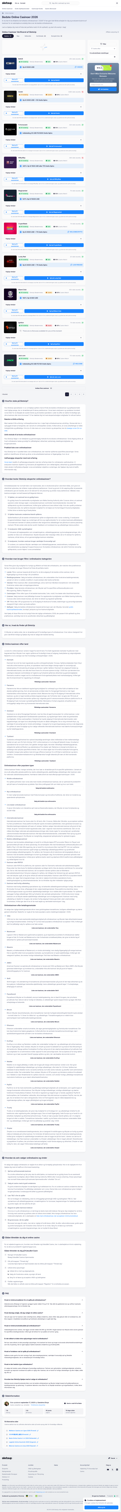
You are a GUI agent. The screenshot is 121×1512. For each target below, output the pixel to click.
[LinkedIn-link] (117, 1469)
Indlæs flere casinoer (43, 388)
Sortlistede (41, 36)
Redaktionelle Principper (9, 1474)
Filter (104, 44)
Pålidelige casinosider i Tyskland (45, 761)
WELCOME (78, 364)
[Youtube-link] (108, 1469)
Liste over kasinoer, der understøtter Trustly (45, 1124)
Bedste (7, 36)
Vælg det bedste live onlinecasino (45, 814)
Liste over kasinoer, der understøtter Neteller (45, 1081)
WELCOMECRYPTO (76, 232)
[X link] (112, 1469)
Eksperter (5, 1468)
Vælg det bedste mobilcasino (45, 788)
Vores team (8, 462)
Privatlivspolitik (32, 1471)
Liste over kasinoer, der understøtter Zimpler (45, 1148)
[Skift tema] (117, 3)
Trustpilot (112, 1496)
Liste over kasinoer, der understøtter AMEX (45, 975)
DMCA (40, 1496)
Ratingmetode (6, 1471)
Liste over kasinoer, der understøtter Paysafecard (45, 1006)
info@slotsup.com (40, 1492)
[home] (3, 13)
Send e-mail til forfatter (74, 1403)
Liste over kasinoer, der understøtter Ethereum (45, 1037)
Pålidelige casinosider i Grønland (45, 733)
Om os (17, 3)
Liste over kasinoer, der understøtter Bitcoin (45, 1022)
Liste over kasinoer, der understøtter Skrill (45, 990)
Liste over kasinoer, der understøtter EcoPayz (45, 1058)
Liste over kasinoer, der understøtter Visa (45, 928)
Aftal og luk (101, 1507)
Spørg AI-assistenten (15, 80)
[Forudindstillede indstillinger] (103, 57)
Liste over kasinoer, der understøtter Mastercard (45, 943)
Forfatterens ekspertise (38, 1405)
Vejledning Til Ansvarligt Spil (89, 1468)
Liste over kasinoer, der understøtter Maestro (45, 959)
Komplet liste (56, 36)
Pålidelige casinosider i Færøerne (45, 707)
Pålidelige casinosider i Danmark (45, 682)
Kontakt (22, 3)
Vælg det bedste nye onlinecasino (45, 801)
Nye (18, 36)
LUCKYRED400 (77, 265)
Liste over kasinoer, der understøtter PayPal (45, 1104)
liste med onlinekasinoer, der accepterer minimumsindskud (57, 1216)
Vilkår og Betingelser (34, 1468)
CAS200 (79, 67)
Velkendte (28, 36)
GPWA (31, 1496)
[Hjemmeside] (7, 3)
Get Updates (104, 89)
